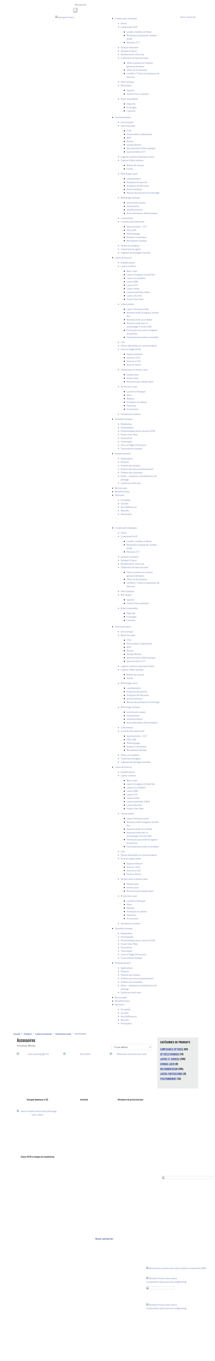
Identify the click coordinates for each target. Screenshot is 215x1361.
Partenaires (126, 514)
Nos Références (129, 506)
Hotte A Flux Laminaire (138, 93)
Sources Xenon (134, 364)
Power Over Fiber (135, 299)
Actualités (126, 499)
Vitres (129, 395)
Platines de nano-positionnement (137, 468)
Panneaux (131, 405)
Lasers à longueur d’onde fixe (141, 274)
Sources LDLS (133, 357)
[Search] (75, 10)
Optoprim (119, 495)
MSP (129, 137)
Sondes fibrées (134, 144)
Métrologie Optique (130, 197)
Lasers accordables (136, 278)
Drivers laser (133, 378)
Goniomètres (133, 206)
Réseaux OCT (133, 42)
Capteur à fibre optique (132, 160)
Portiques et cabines (137, 402)
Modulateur (126, 423)
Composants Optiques (126, 18)
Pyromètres (126, 437)
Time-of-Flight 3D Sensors (133, 445)
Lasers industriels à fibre (138, 292)
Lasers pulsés (127, 304)
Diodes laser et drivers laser (134, 369)
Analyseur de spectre (137, 182)
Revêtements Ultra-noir (132, 54)
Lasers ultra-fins (134, 295)
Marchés (125, 510)
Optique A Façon (129, 50)
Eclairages (132, 107)
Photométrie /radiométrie (139, 134)
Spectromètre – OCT (137, 226)
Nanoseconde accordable (139, 319)
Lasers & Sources (123, 257)
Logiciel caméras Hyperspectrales (137, 156)
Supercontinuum (135, 354)
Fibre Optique (127, 81)
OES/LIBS (131, 230)
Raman (130, 141)
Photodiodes (127, 427)
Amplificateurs (128, 262)
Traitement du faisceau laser (134, 57)
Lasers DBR (132, 281)
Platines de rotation (130, 465)
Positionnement (123, 453)
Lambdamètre (134, 178)
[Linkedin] (148, 5)
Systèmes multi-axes (131, 483)
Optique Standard (129, 47)
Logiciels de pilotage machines (136, 252)
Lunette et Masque (136, 391)
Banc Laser (132, 271)
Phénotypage (133, 233)
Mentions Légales (44, 1359)
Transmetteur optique (131, 448)
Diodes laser (133, 374)
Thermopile (126, 441)
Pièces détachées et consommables (139, 345)
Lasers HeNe (133, 288)
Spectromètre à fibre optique (141, 148)
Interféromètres (135, 209)
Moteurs (125, 461)
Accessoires (132, 409)
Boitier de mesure (135, 165)
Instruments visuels (136, 202)
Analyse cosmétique (136, 237)
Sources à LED (134, 361)
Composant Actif (129, 26)
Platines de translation (132, 472)
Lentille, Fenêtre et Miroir (139, 31)
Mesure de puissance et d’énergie (143, 192)
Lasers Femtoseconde (138, 309)
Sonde (130, 168)
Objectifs (131, 103)
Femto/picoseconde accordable (143, 337)
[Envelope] (156, 5)
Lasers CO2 (132, 285)
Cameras (131, 110)
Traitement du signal (131, 249)
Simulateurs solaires (130, 414)
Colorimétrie (127, 218)
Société (124, 503)
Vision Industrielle (129, 98)
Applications (127, 458)
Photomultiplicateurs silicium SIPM (138, 430)
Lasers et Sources (170, 1059)
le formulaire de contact (119, 1339)
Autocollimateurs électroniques (142, 213)
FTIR (129, 130)
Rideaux (130, 398)
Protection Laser (129, 386)
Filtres (124, 23)
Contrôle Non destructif (132, 221)
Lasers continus (128, 266)
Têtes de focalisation (137, 69)
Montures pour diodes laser (140, 381)
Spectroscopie (128, 125)
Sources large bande (131, 349)
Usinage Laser (167, 1064)
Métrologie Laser (129, 173)
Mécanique (126, 85)
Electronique (127, 122)
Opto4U (131, 90)
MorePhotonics (122, 491)
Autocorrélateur (134, 189)
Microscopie (121, 487)
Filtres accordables (130, 245)
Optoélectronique (124, 418)
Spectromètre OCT (136, 151)
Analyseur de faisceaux (138, 185)
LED (123, 342)
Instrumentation (123, 117)
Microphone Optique (137, 240)
